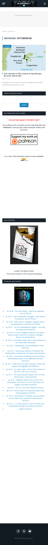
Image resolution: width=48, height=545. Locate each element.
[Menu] (3, 3)
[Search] (44, 3)
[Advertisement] (24, 190)
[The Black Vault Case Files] (24, 3)
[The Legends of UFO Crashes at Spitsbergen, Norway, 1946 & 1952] (24, 58)
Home (4, 31)
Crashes (7, 46)
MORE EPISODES (25, 409)
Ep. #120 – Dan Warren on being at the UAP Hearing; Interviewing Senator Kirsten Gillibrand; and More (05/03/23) (25, 358)
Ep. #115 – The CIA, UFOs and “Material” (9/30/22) (25, 388)
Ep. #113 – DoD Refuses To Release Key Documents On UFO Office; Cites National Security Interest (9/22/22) (25, 398)
